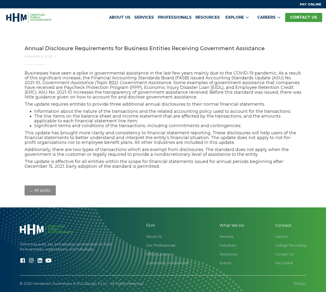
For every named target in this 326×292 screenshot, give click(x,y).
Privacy (300, 283)
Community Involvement (167, 263)
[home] (29, 17)
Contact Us (284, 254)
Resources (207, 17)
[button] (237, 17)
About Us (120, 17)
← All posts (40, 190)
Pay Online (284, 263)
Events (225, 263)
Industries (228, 245)
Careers (281, 236)
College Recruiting (290, 245)
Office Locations (160, 254)
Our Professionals (160, 245)
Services (144, 17)
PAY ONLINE (310, 4)
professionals (175, 17)
